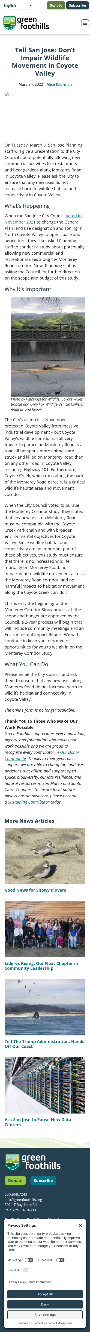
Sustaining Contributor (28, 802)
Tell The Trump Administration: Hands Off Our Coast (44, 1044)
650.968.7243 (16, 1194)
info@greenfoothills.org (23, 1199)
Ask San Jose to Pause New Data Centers (38, 1122)
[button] (85, 23)
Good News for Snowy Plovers (35, 890)
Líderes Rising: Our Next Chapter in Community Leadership (41, 966)
